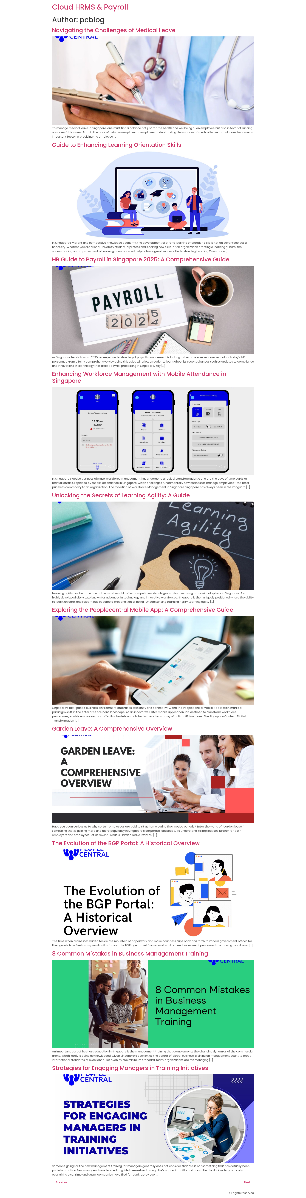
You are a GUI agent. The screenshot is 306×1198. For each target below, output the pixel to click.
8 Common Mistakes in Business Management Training (130, 953)
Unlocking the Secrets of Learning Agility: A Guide (121, 495)
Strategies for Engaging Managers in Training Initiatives (130, 1068)
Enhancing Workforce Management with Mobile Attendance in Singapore (139, 377)
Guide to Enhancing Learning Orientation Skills (116, 145)
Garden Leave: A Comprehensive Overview (112, 729)
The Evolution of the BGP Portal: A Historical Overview (126, 843)
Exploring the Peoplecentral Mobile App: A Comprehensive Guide (142, 610)
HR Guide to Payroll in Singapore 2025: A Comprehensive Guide (140, 259)
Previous (59, 1182)
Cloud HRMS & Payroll (90, 7)
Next (249, 1182)
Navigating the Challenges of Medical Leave (113, 30)
